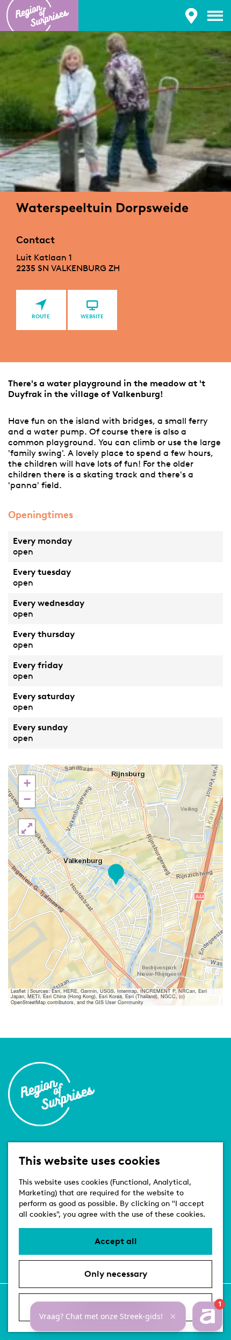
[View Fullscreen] (27, 827)
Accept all (116, 1241)
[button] (115, 875)
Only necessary (115, 1274)
